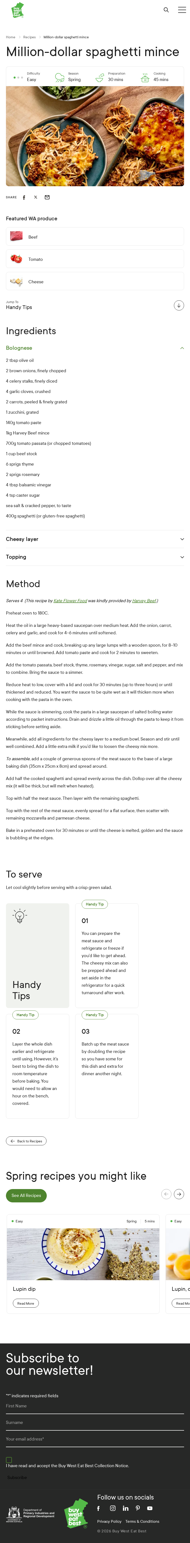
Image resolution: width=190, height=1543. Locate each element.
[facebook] (100, 1508)
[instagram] (113, 1508)
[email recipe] (50, 197)
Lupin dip (24, 1289)
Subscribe (17, 1477)
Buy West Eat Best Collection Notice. (93, 1465)
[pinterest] (138, 1508)
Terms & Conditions (142, 1521)
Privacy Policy (109, 1521)
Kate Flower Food (70, 600)
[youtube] (149, 1508)
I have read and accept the (67, 1465)
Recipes (29, 37)
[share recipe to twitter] (39, 197)
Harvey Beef (144, 600)
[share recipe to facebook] (28, 197)
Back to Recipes (29, 1141)
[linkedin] (125, 1508)
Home (10, 37)
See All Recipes (26, 1195)
